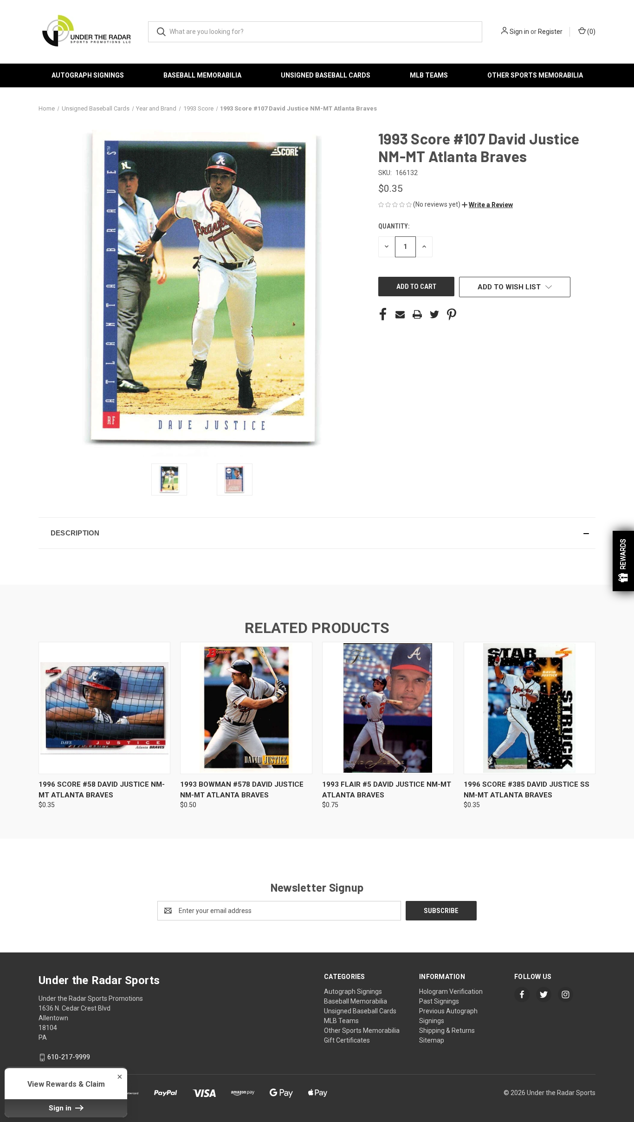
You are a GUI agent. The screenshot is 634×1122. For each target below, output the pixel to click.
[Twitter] (434, 314)
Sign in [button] (61, 1108)
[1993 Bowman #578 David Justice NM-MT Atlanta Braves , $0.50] (246, 708)
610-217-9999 (68, 1057)
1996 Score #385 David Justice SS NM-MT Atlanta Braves (526, 789)
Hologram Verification (451, 991)
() (590, 31)
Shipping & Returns (447, 1030)
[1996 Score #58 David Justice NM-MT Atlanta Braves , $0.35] (104, 708)
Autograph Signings (88, 75)
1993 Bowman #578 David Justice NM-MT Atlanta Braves (242, 789)
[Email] (400, 314)
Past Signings (439, 1001)
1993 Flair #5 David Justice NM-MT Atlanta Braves (386, 789)
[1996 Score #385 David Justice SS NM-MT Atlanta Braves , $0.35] (530, 708)
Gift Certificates (347, 1040)
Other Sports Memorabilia (535, 75)
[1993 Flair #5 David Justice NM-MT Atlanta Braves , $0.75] (388, 708)
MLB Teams (429, 75)
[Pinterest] (451, 314)
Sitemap (431, 1040)
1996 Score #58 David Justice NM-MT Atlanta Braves (102, 789)
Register (550, 31)
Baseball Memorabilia (202, 75)
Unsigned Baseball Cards (325, 75)
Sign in (519, 31)
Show (623, 561)
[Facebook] (383, 314)
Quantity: (393, 226)
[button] (487, 205)
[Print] (417, 314)
